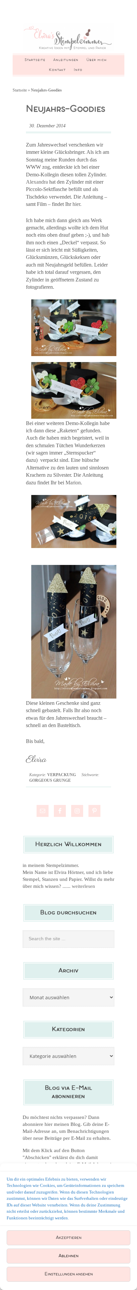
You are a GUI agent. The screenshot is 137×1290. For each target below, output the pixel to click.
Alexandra (37, 182)
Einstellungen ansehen (69, 1274)
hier (76, 204)
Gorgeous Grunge (50, 780)
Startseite (20, 90)
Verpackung (61, 774)
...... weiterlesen (79, 886)
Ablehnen (68, 1256)
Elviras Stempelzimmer (68, 37)
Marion (73, 482)
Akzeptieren (68, 1238)
